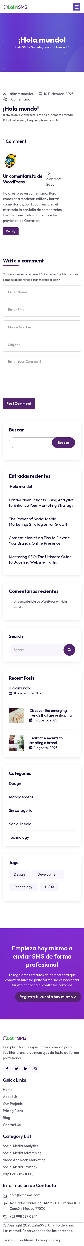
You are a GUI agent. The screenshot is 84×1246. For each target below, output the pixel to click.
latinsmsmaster (20, 94)
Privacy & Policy (48, 1240)
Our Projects (13, 1103)
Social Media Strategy (20, 1167)
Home (7, 1089)
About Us (10, 1096)
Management (21, 796)
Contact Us (12, 1124)
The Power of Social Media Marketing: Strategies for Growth (38, 521)
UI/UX (49, 887)
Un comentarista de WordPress (22, 179)
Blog (6, 1117)
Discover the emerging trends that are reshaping (50, 713)
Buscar (16, 429)
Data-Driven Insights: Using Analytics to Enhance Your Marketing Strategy (41, 502)
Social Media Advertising (22, 1153)
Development (48, 874)
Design (15, 783)
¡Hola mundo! (20, 486)
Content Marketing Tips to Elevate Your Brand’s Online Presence (39, 540)
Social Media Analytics (20, 1146)
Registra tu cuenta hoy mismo (47, 996)
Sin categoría (20, 810)
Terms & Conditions (18, 1240)
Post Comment (18, 403)
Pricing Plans (13, 1110)
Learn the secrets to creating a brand (46, 740)
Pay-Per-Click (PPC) (18, 1174)
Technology (19, 837)
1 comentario (19, 99)
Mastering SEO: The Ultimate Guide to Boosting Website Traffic (40, 559)
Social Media (20, 823)
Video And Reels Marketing (24, 1160)
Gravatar (31, 220)
